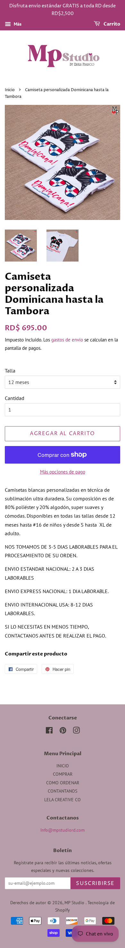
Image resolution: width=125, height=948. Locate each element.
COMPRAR (62, 774)
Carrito (111, 24)
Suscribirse (95, 883)
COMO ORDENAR (62, 783)
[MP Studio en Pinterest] (62, 731)
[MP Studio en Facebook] (49, 731)
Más (17, 24)
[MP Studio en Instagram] (76, 731)
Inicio (10, 90)
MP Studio (75, 902)
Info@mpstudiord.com (62, 830)
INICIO (62, 766)
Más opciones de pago (62, 472)
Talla (10, 370)
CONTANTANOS (62, 791)
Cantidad (14, 398)
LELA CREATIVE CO (62, 800)
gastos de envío (67, 340)
